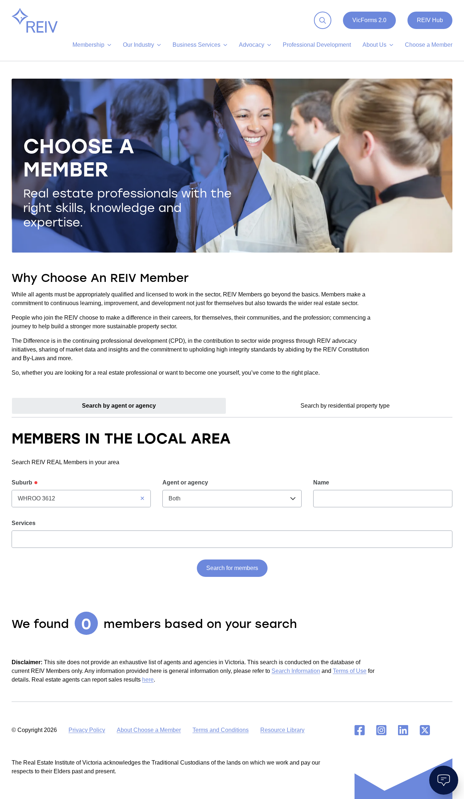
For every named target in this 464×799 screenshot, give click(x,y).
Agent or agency (185, 482)
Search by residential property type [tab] (345, 406)
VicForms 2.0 (369, 20)
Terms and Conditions (220, 730)
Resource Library (282, 730)
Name (321, 482)
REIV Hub (430, 20)
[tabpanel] (232, 537)
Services (24, 523)
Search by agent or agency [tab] (119, 406)
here (148, 680)
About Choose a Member (149, 730)
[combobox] (81, 498)
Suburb (22, 482)
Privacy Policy (87, 730)
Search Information (296, 671)
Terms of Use (349, 671)
